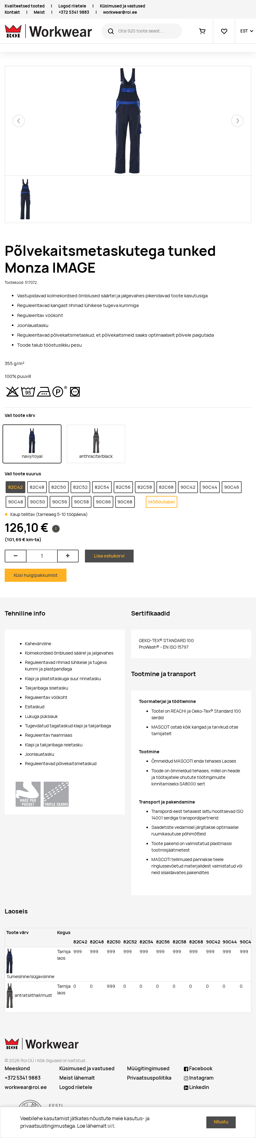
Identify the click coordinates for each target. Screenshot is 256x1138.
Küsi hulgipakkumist (35, 575)
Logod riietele (72, 6)
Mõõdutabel (161, 502)
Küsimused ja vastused (122, 6)
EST (244, 31)
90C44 (209, 487)
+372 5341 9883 (74, 12)
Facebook (200, 1068)
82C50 (58, 487)
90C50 (37, 502)
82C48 (37, 487)
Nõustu (221, 1122)
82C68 (166, 487)
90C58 (81, 502)
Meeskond (17, 1068)
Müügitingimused (148, 1068)
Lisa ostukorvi (109, 556)
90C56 (59, 502)
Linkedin (198, 1087)
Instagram (201, 1078)
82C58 (144, 487)
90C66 (103, 502)
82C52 (80, 487)
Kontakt (12, 12)
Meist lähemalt (77, 1078)
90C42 (187, 487)
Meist (39, 12)
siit (110, 1126)
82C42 (15, 487)
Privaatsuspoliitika (149, 1078)
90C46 (231, 487)
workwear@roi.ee (120, 12)
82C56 (123, 487)
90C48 (15, 502)
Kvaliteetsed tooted (25, 6)
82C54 (102, 487)
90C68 (124, 502)
